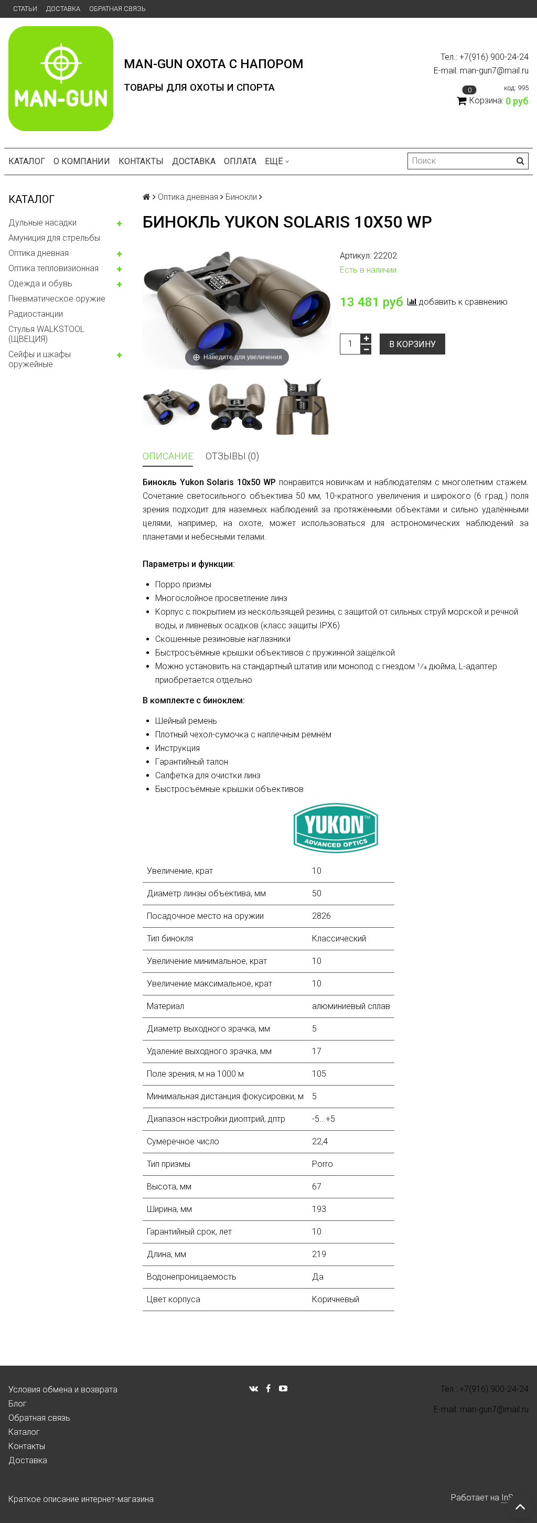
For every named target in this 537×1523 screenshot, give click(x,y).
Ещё (274, 161)
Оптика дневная (38, 253)
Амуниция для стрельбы (54, 238)
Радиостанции (35, 314)
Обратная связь (117, 9)
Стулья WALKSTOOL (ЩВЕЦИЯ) (46, 334)
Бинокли (241, 197)
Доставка (63, 9)
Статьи (25, 9)
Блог (17, 1404)
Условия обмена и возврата (62, 1390)
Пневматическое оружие (56, 299)
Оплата (240, 161)
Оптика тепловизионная (53, 268)
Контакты (141, 161)
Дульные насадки (42, 223)
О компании (81, 161)
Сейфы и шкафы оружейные (39, 359)
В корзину (412, 344)
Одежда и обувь (40, 283)
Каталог (26, 161)
